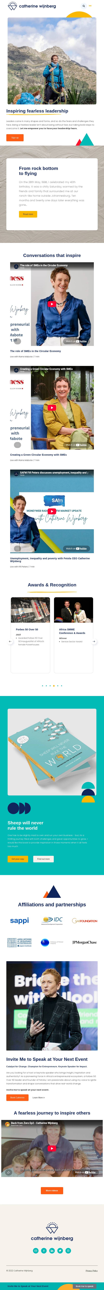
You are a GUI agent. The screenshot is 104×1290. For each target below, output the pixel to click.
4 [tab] (54, 686)
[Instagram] (68, 1251)
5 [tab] (57, 686)
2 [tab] (46, 686)
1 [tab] (42, 686)
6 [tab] (61, 686)
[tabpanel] (30, 639)
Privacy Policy (92, 1271)
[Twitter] (60, 1251)
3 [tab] (50, 686)
